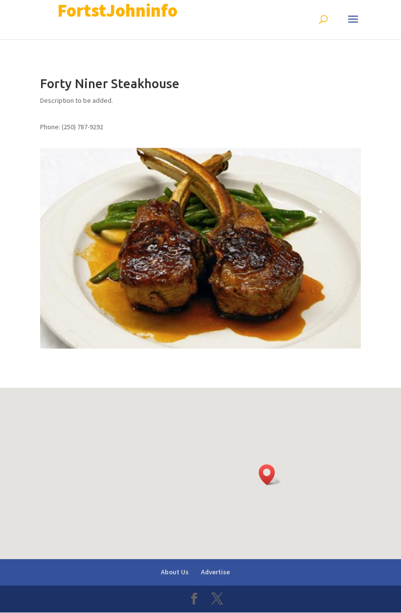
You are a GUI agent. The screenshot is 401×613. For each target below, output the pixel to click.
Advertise (215, 571)
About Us (175, 571)
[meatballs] (200, 346)
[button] (270, 474)
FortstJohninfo (117, 10)
